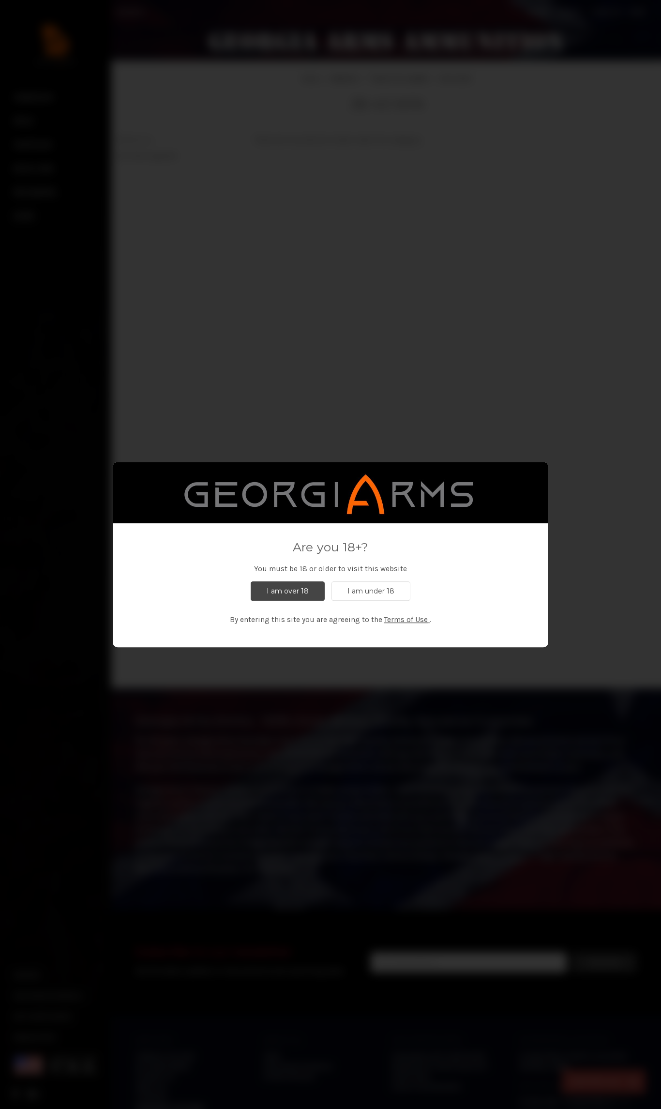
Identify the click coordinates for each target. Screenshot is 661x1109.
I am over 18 (288, 591)
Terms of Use (406, 619)
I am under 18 (370, 591)
